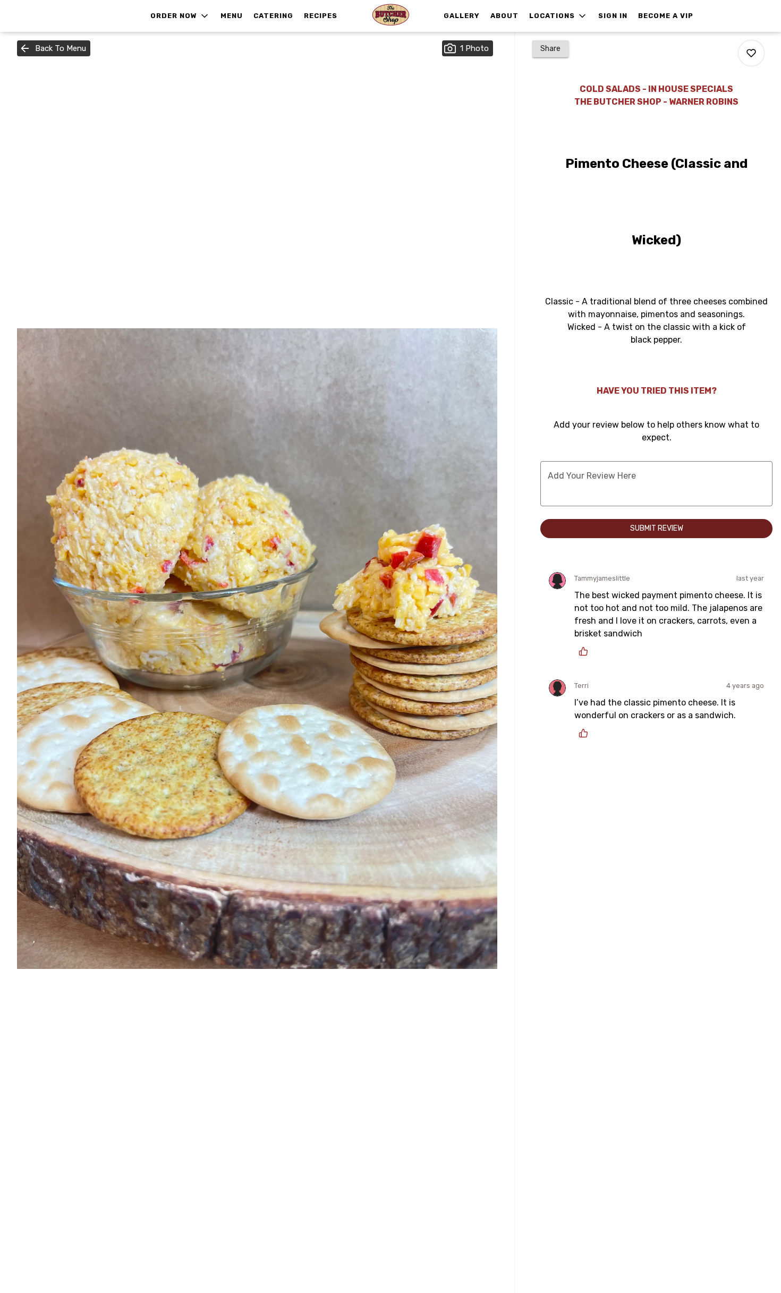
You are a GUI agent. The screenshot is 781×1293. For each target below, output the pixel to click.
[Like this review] (586, 651)
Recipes (320, 16)
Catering (273, 16)
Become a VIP (665, 16)
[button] (180, 16)
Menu (231, 16)
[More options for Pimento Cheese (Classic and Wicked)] (751, 53)
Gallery (462, 16)
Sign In (612, 16)
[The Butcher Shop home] (390, 16)
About (504, 16)
